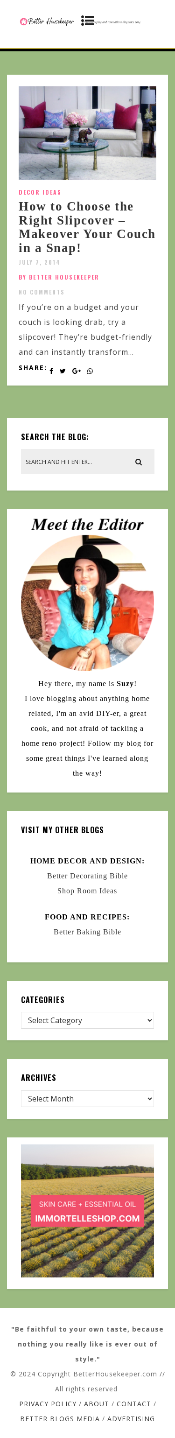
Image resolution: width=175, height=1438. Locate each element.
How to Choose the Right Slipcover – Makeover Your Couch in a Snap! (87, 227)
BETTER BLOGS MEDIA (60, 1418)
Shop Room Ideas (87, 891)
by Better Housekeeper (59, 277)
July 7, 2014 (40, 262)
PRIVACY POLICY (48, 1403)
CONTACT (134, 1403)
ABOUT (96, 1403)
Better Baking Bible (87, 932)
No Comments (42, 292)
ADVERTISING (131, 1418)
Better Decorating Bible (87, 876)
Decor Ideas (40, 192)
